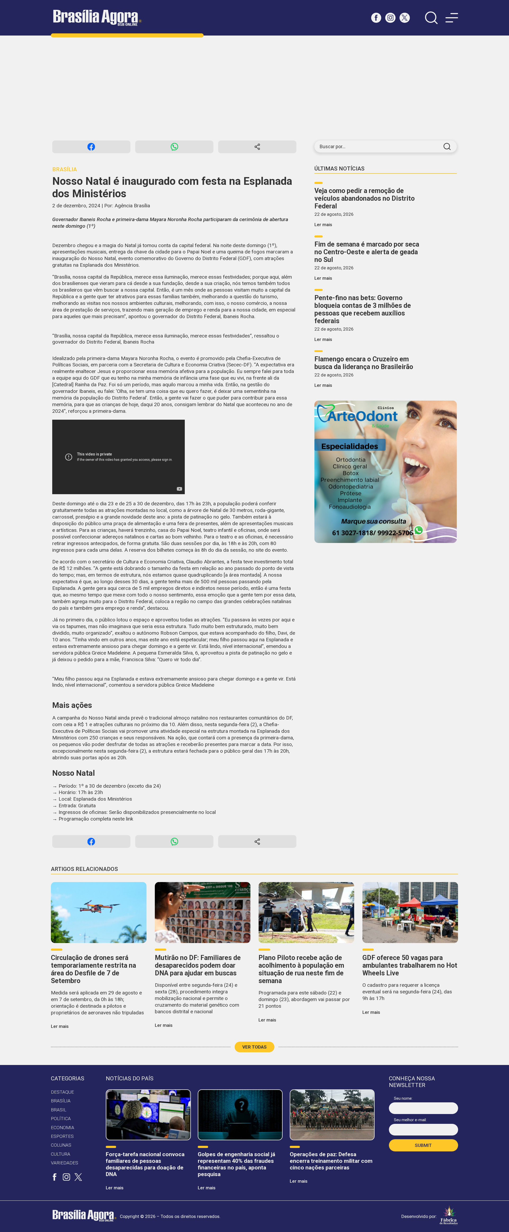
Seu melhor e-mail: (410, 1119)
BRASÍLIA (61, 1100)
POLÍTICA (61, 1118)
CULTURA (60, 1154)
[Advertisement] (254, 88)
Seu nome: (403, 1098)
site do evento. (272, 550)
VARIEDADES (64, 1162)
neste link (122, 819)
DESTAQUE (62, 1092)
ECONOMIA (62, 1127)
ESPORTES (62, 1136)
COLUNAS (61, 1145)
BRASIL (58, 1109)
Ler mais (323, 224)
